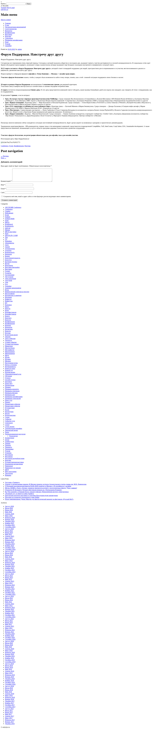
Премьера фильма (11, 393)
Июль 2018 (9, 688)
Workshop (8, 241)
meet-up (7, 228)
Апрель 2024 (9, 559)
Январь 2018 (9, 699)
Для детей (8, 280)
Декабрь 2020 (10, 634)
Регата (7, 413)
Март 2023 (8, 583)
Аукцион (8, 250)
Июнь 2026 (9, 510)
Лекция (7, 337)
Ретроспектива (10, 415)
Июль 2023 (9, 576)
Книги (7, 316)
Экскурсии (9, 473)
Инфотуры (9, 301)
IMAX (7, 222)
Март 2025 (8, 538)
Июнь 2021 (9, 622)
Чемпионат (9, 466)
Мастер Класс (10, 348)
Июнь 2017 (9, 712)
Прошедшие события (12, 404)
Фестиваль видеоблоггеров (14, 458)
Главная (8, 23)
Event (11, 146)
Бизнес (7, 256)
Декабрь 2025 (10, 521)
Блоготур (8, 260)
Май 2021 (8, 624)
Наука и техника (11, 365)
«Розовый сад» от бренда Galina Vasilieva (19, 494)
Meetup (7, 230)
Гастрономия (9, 275)
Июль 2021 (9, 620)
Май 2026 (8, 512)
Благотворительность (12, 258)
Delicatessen (9, 213)
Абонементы (9, 243)
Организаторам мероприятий (15, 27)
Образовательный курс (13, 374)
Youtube (3, 8)
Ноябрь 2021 (9, 613)
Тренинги (8, 447)
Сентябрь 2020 (10, 639)
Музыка (8, 359)
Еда (6, 284)
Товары (7, 443)
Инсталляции (10, 293)
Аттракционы (10, 248)
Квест (7, 307)
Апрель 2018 (9, 694)
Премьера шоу (10, 395)
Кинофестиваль (10, 314)
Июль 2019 (9, 665)
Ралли (7, 410)
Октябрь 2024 (10, 547)
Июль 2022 (9, 598)
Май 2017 (8, 714)
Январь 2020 (9, 654)
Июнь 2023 (9, 577)
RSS (8, 8)
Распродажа (9, 411)
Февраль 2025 (10, 540)
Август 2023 (9, 574)
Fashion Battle (9, 219)
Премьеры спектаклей (13, 398)
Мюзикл (8, 361)
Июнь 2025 (9, 532)
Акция (7, 247)
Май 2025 (8, 534)
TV (6, 239)
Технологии (13, 436)
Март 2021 (8, 628)
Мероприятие (10, 352)
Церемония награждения (14, 464)
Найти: (3, 4)
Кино (7, 310)
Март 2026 (8, 516)
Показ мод (8, 383)
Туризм (7, 44)
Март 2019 (8, 673)
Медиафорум (9, 350)
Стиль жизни (9, 426)
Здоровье (8, 286)
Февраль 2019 (10, 675)
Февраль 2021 (10, 630)
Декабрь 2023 (10, 566)
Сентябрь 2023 (10, 572)
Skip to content (6, 20)
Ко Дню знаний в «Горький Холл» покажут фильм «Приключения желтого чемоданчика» (37, 492)
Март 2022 (8, 605)
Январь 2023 (9, 587)
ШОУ (7, 470)
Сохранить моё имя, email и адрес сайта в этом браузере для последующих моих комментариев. (37, 196)
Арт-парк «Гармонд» (12, 482)
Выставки (8, 34)
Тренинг (8, 445)
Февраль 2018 (10, 697)
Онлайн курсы (10, 380)
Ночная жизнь (10, 372)
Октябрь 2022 (10, 592)
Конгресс (8, 318)
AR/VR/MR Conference (13, 207)
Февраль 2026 (10, 517)
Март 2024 (8, 561)
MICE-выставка (10, 232)
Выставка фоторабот (12, 267)
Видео (7, 263)
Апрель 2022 (9, 604)
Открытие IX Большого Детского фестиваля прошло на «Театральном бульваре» (33, 490)
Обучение (8, 376)
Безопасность (9, 252)
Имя (3, 185)
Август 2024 (9, 551)
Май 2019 (8, 669)
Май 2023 (8, 579)
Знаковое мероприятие (13, 288)
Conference (4, 146)
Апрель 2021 (9, 626)
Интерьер (8, 297)
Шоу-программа (10, 471)
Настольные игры (11, 363)
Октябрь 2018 (10, 682)
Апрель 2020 (9, 649)
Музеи (7, 357)
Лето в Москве (10, 338)
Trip (6, 237)
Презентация (9, 385)
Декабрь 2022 (10, 589)
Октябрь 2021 (10, 615)
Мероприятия (10, 353)
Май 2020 (8, 647)
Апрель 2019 (9, 671)
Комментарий (6, 181)
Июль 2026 (9, 508)
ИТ (6, 303)
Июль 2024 (9, 553)
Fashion (7, 217)
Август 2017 (9, 709)
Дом (6, 282)
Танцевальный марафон (13, 428)
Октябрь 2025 (10, 525)
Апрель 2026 (9, 514)
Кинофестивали (10, 312)
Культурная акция (11, 335)
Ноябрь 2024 (9, 546)
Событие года (10, 421)
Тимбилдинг (9, 441)
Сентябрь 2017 (10, 707)
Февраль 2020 (10, 652)
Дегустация (9, 277)
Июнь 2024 (9, 555)
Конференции (10, 33)
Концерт (8, 325)
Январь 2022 (9, 609)
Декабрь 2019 (10, 656)
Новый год (9, 370)
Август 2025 (9, 529)
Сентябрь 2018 (10, 684)
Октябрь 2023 (10, 570)
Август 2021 (9, 619)
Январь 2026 (9, 519)
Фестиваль (9, 456)
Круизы (8, 333)
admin (20, 49)
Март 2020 (8, 650)
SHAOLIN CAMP (11, 235)
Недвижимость (10, 367)
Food (6, 42)
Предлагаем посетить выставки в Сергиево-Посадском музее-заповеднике (31, 495)
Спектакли (9, 38)
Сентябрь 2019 (10, 662)
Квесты (7, 308)
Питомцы (8, 382)
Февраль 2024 (10, 562)
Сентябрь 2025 (10, 527)
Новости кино (10, 368)
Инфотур (8, 299)
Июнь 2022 (9, 600)
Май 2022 (8, 602)
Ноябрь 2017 (9, 703)
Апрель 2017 (9, 716)
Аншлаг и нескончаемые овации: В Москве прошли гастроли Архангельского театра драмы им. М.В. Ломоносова (45, 484)
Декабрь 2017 (10, 701)
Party (6, 233)
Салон (7, 417)
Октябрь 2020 (10, 637)
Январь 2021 (9, 632)
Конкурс (8, 320)
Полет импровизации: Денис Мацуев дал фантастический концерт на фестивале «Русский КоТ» (39, 499)
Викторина (9, 265)
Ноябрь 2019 (9, 658)
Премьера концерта (12, 389)
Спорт (7, 425)
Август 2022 (9, 596)
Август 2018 (9, 686)
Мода (7, 355)
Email (3, 189)
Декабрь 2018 (10, 679)
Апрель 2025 (9, 536)
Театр (7, 432)
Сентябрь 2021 (10, 617)
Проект (7, 402)
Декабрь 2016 (10, 724)
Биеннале (8, 254)
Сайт (2, 192)
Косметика (9, 329)
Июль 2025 (9, 531)
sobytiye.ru (4, 9)
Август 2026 (9, 506)
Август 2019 (9, 664)
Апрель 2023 (9, 581)
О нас (7, 25)
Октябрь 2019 (10, 660)
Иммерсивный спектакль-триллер (17, 292)
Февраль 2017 (10, 720)
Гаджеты (8, 273)
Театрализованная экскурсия (15, 434)
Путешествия (9, 408)
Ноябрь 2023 (9, 568)
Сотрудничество (11, 29)
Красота (8, 331)
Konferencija (9, 226)
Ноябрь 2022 (9, 591)
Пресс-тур (8, 400)
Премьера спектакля (12, 391)
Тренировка (9, 449)
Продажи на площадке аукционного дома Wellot (22, 497)
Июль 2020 (9, 643)
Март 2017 (8, 718)
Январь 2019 (9, 677)
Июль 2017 (9, 710)
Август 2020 (9, 641)
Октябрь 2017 (10, 705)
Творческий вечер (11, 430)
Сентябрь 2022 (10, 594)
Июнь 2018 (9, 690)
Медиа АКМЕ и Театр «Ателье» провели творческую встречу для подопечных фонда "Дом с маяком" (41, 488)
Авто (7, 245)
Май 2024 (8, 557)
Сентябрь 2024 (10, 549)
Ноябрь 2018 (9, 680)
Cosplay (7, 211)
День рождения (10, 278)
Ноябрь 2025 (9, 523)
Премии (8, 387)
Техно (7, 440)
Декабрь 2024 (10, 544)
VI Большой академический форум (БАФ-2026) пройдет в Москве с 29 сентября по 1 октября (38, 486)
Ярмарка (8, 475)
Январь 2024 (9, 564)
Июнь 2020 (9, 645)
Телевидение (9, 438)
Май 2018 (8, 692)
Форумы (8, 36)
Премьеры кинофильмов (13, 40)
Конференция (19, 146)
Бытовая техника (11, 262)
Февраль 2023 (10, 585)
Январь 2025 (9, 542)
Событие (8, 419)
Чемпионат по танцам (13, 468)
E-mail (12, 8)
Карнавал (8, 305)
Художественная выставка (14, 462)
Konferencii (9, 224)
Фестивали (9, 455)
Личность (8, 340)
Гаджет (7, 271)
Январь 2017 (9, 722)
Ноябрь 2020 (9, 635)
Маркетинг (9, 346)
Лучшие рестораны (12, 344)
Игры (7, 290)
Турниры (8, 453)
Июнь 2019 (9, 667)
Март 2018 (8, 695)
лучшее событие (11, 342)
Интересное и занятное (13, 295)
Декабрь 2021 (10, 611)
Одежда (8, 378)
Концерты (8, 31)
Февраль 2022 (10, 607)
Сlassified (8, 46)
